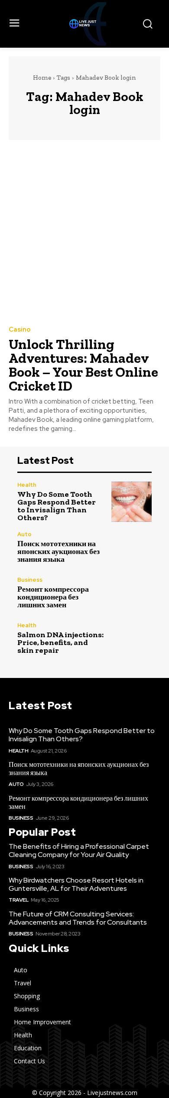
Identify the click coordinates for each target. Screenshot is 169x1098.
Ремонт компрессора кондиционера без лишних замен (53, 596)
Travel (18, 899)
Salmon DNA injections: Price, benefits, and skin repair (60, 642)
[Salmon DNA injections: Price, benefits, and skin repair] (131, 638)
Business (29, 580)
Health (26, 485)
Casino (20, 329)
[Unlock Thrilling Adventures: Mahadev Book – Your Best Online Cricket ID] (84, 232)
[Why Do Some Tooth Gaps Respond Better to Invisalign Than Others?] (131, 502)
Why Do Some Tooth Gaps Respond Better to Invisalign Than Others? (56, 505)
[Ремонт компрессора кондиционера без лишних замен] (131, 593)
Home (42, 77)
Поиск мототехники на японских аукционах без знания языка (58, 551)
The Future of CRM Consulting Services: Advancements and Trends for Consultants (78, 918)
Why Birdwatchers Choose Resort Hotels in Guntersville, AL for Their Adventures (76, 884)
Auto (24, 534)
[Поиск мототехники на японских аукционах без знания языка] (131, 547)
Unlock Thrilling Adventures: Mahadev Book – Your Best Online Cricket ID (83, 365)
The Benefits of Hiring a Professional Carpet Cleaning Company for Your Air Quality (79, 850)
